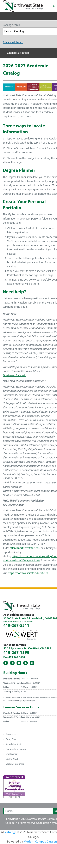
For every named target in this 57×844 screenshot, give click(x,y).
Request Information (16, 749)
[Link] (9, 90)
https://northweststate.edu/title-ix (28, 573)
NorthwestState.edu (14, 375)
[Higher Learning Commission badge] (14, 798)
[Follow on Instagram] (12, 663)
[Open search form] (54, 5)
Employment (12, 754)
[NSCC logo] (23, 6)
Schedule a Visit (13, 744)
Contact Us (11, 734)
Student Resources (15, 764)
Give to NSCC (12, 759)
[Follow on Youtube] (19, 663)
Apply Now (11, 739)
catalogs (10, 832)
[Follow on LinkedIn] (25, 663)
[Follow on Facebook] (5, 663)
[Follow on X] (32, 663)
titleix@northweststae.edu (25, 548)
